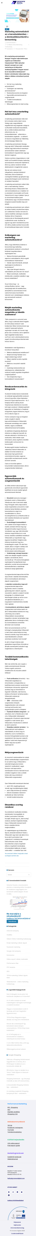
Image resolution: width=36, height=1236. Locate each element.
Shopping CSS (13, 1114)
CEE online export (14, 1143)
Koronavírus (10, 955)
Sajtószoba (17, 1225)
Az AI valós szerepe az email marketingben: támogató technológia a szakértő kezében (19, 1003)
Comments (10, 49)
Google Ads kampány (14, 951)
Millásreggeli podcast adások (16, 1049)
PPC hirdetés (11, 967)
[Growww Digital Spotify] (9, 1195)
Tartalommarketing (14, 1132)
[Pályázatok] (17, 1219)
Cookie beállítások (17, 1233)
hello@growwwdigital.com (16, 1178)
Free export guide (14, 1146)
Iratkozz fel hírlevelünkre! (16, 1200)
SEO (8, 971)
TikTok (10, 1125)
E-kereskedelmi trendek (19, 909)
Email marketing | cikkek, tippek (17, 943)
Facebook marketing (13, 947)
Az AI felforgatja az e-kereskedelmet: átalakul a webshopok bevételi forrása (16, 1037)
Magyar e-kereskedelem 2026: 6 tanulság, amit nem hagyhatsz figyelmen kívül (17, 1011)
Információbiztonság (17, 1228)
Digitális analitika (14, 1112)
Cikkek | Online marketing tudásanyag (19, 939)
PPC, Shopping (13, 1107)
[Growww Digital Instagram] (13, 1192)
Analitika (9, 935)
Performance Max (12, 963)
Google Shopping (14, 1055)
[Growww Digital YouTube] (21, 1192)
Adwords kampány (13, 931)
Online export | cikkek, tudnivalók (17, 959)
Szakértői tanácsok (14, 1157)
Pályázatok (17, 1222)
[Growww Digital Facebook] (9, 1192)
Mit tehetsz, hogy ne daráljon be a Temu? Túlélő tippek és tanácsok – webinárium (18, 1072)
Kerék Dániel (11, 42)
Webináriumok (13, 1159)
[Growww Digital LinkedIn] (17, 1192)
